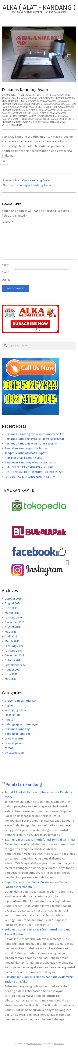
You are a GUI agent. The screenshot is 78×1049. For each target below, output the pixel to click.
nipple (9, 719)
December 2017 (14, 655)
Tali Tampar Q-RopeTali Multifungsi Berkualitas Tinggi (40, 839)
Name (5, 265)
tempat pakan (14, 743)
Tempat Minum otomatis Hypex (25, 453)
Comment (7, 222)
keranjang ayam (15, 710)
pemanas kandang (60, 95)
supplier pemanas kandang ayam (47, 122)
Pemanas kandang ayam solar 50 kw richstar (34, 439)
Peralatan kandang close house (26, 448)
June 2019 (11, 608)
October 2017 (13, 660)
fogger (9, 705)
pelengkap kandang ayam (22, 724)
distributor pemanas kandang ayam (35, 101)
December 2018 (14, 622)
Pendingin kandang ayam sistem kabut (30, 462)
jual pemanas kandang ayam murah (32, 116)
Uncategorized (14, 752)
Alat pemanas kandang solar (24, 457)
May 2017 (10, 679)
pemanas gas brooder (60, 119)
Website (6, 279)
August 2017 (13, 669)
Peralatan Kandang (24, 784)
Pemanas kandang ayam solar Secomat (31, 443)
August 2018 (13, 627)
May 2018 (10, 631)
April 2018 (11, 636)
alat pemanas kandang (24, 98)
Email (5, 272)
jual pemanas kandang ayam (39, 110)
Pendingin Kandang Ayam (34, 185)
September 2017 (15, 665)
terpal (9, 748)
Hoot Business (34, 1043)
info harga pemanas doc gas (53, 104)
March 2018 (12, 641)
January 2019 (13, 617)
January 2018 (13, 650)
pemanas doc (39, 119)
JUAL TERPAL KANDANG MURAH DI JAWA (30, 476)
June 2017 (11, 674)
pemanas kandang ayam (15, 122)
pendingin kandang (18, 733)
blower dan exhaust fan (21, 700)
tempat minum (14, 738)
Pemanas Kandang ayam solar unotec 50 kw (34, 434)
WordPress (59, 1043)
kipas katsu (12, 715)
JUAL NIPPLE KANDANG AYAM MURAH (29, 467)
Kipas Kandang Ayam (36, 180)
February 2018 (14, 646)
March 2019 (12, 613)
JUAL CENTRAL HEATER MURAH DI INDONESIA (34, 472)
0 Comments (16, 125)
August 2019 (13, 603)
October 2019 (13, 598)
